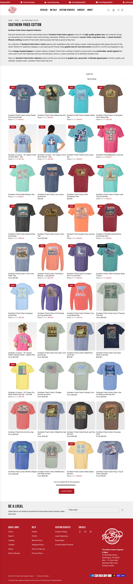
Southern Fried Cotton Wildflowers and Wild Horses (51, 473)
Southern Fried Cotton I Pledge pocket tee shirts (49, 393)
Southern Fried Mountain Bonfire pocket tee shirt (108, 235)
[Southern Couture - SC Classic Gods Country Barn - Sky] (22, 138)
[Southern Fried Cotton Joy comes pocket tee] (52, 178)
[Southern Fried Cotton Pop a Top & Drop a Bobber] (110, 455)
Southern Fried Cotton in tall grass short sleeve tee (109, 116)
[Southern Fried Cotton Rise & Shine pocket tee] (22, 217)
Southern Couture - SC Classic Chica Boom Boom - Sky (52, 156)
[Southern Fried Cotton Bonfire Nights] (22, 455)
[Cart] (118, 9)
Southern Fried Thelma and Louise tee (80, 156)
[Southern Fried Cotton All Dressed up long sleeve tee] (52, 297)
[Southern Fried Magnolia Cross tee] (110, 138)
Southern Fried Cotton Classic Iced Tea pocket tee (109, 195)
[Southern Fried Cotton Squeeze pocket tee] (22, 297)
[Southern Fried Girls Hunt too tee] (22, 415)
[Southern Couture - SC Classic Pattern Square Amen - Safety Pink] (22, 336)
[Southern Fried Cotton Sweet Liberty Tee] (81, 99)
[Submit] (122, 509)
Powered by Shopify (43, 576)
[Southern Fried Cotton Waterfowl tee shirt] (52, 415)
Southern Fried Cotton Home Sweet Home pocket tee (22, 116)
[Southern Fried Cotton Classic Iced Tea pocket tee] (110, 178)
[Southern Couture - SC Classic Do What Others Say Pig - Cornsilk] (22, 376)
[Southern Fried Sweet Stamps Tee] (22, 178)
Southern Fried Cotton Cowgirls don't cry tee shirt (79, 275)
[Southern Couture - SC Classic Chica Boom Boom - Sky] (52, 138)
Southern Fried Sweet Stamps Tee (21, 194)
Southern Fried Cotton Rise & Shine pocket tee (21, 235)
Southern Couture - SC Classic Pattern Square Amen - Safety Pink (21, 354)
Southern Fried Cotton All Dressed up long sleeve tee (51, 314)
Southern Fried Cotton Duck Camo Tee (51, 235)
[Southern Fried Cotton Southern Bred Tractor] (110, 257)
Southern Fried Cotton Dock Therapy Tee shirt (110, 314)
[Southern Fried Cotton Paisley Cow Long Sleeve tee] (81, 297)
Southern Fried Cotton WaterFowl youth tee (80, 354)
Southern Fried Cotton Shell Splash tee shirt (80, 473)
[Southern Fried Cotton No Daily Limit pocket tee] (52, 336)
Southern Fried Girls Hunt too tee (20, 432)
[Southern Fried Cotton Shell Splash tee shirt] (81, 455)
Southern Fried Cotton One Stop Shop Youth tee (108, 354)
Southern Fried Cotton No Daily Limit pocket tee (52, 354)
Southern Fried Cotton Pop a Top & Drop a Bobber (109, 473)
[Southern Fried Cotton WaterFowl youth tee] (81, 336)
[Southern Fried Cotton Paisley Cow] (81, 376)
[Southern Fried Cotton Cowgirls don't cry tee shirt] (81, 257)
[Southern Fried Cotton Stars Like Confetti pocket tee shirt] (110, 376)
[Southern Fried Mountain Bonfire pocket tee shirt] (110, 217)
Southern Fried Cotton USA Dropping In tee (77, 195)
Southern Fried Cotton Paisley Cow (80, 392)
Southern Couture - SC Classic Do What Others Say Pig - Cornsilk (21, 393)
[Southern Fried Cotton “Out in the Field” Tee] (22, 257)
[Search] (108, 9)
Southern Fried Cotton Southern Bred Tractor (110, 275)
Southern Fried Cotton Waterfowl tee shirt (52, 433)
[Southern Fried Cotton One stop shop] (110, 415)
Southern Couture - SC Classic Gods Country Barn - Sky (22, 156)
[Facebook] (79, 531)
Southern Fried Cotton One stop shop (108, 433)
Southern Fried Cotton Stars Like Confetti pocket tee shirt (108, 393)
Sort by (89, 74)
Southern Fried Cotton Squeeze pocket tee (20, 314)
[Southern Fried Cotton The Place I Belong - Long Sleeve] (52, 257)
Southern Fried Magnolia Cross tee (109, 155)
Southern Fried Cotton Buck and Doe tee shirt (81, 433)
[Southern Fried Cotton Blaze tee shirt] (52, 99)
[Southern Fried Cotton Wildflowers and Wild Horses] (52, 455)
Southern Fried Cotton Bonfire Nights (22, 472)
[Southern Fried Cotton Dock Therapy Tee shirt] (110, 297)
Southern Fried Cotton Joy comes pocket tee (51, 195)
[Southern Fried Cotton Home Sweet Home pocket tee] (22, 99)
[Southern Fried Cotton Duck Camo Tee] (52, 217)
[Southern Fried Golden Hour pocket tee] (81, 217)
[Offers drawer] (113, 9)
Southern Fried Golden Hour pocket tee (80, 235)
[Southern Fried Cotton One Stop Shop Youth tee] (110, 336)
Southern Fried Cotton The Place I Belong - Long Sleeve (50, 275)
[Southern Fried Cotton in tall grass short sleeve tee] (110, 99)
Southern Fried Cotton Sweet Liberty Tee (81, 116)
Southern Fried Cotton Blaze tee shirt (52, 115)
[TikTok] (90, 531)
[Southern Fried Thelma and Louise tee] (81, 138)
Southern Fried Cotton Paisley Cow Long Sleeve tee (80, 314)
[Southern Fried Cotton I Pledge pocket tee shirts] (52, 376)
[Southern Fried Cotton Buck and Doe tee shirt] (81, 415)
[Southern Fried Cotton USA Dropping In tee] (81, 178)
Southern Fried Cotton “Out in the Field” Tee (21, 275)
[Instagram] (85, 531)
